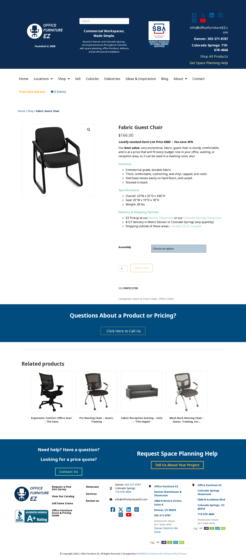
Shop (30, 111)
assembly (124, 247)
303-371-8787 (133, 484)
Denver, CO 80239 (165, 510)
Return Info (171, 553)
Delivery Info (156, 553)
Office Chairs (166, 298)
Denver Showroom (161, 218)
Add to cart (141, 268)
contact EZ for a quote (186, 226)
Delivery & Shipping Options (138, 212)
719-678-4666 (123, 491)
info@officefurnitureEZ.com (131, 499)
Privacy (182, 553)
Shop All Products (214, 56)
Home (21, 111)
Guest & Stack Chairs (145, 298)
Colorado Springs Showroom (202, 218)
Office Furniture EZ (166, 486)
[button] (89, 129)
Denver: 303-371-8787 (211, 39)
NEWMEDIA (142, 553)
